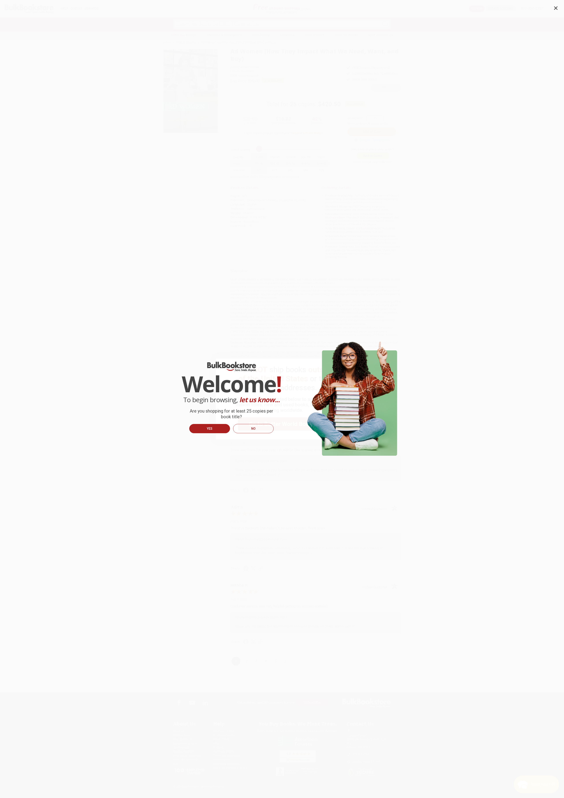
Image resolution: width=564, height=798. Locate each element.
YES (209, 428)
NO (253, 428)
